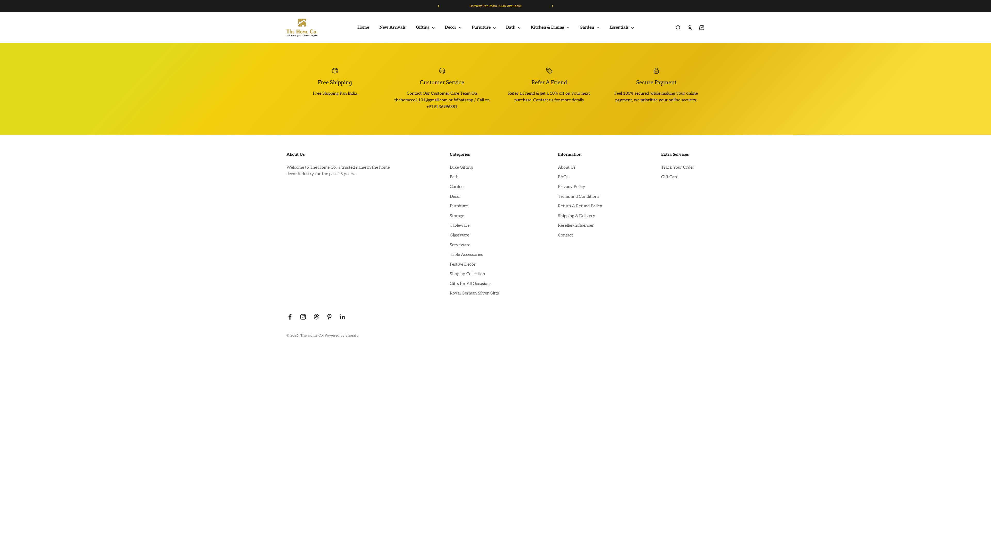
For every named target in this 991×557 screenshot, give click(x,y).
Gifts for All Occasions (471, 283)
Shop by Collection (467, 274)
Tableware (459, 225)
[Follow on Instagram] (303, 316)
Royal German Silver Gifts (474, 293)
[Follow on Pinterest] (329, 316)
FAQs (563, 177)
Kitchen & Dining (547, 27)
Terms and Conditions (578, 196)
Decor (450, 27)
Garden (587, 27)
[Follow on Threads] (316, 316)
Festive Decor (463, 264)
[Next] (553, 6)
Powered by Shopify (341, 335)
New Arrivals (392, 27)
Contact (565, 235)
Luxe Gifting (461, 167)
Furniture (481, 27)
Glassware (459, 235)
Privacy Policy (571, 186)
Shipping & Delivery (576, 216)
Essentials (619, 27)
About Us (567, 167)
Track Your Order (677, 167)
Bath (510, 27)
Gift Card (669, 177)
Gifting (422, 27)
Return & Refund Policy (580, 206)
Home (363, 27)
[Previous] (438, 6)
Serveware (460, 245)
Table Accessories (466, 254)
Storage (457, 216)
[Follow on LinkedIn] (342, 316)
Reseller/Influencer (576, 225)
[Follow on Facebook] (289, 316)
